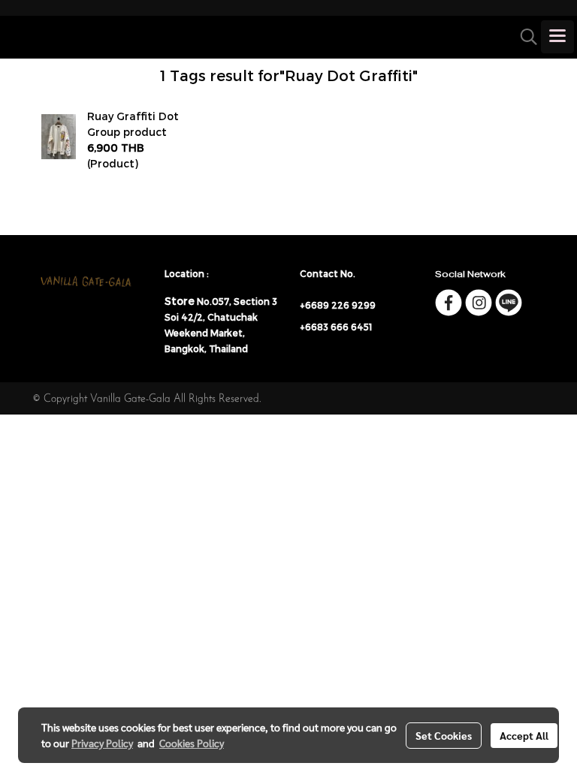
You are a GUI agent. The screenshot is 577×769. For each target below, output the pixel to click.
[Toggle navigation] (557, 36)
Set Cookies (443, 735)
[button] (524, 37)
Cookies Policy (191, 742)
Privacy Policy (102, 742)
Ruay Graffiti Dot (133, 116)
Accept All (524, 735)
